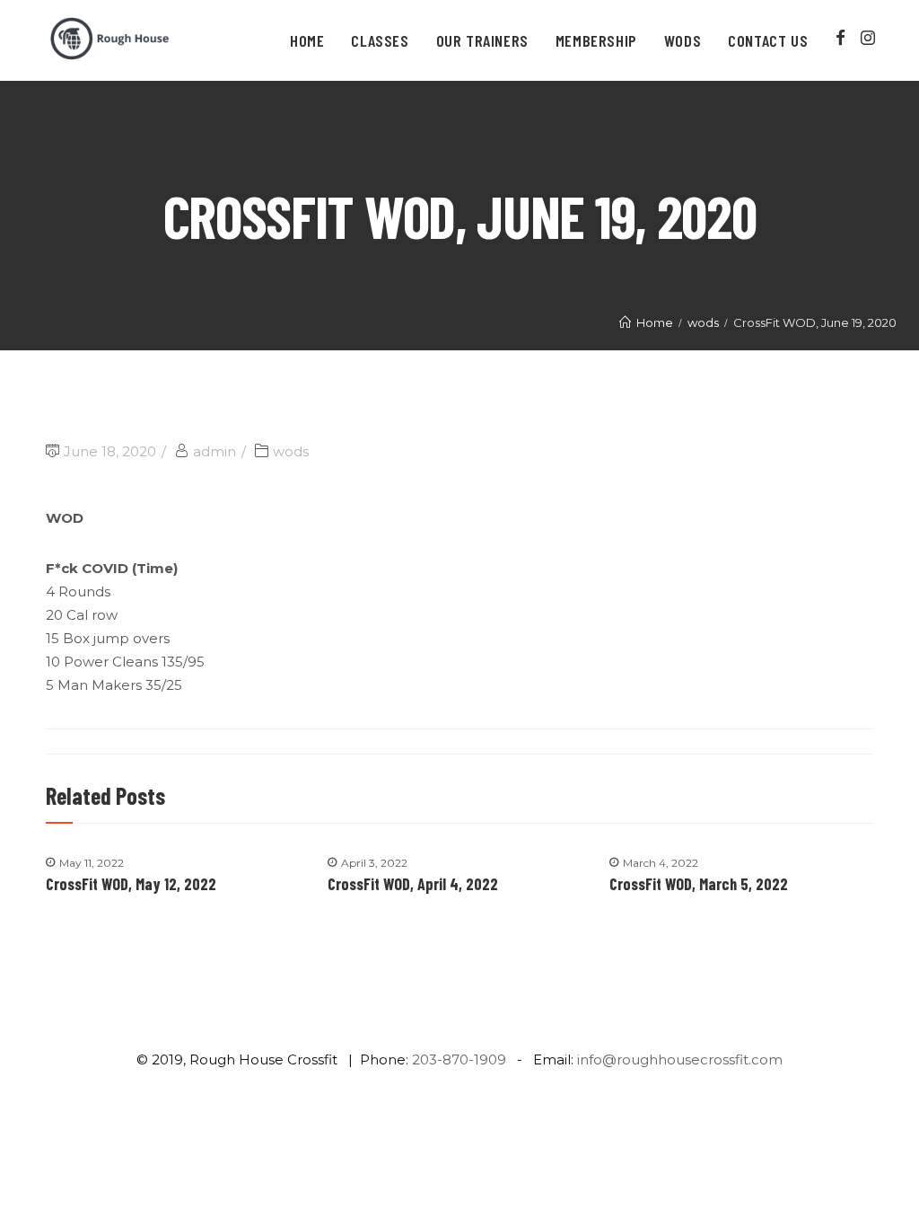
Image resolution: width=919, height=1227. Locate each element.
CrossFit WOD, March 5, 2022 (698, 884)
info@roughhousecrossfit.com (680, 1059)
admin (214, 451)
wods (291, 451)
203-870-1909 (459, 1059)
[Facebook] (840, 38)
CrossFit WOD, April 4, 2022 (413, 884)
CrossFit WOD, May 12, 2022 (131, 884)
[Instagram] (868, 38)
